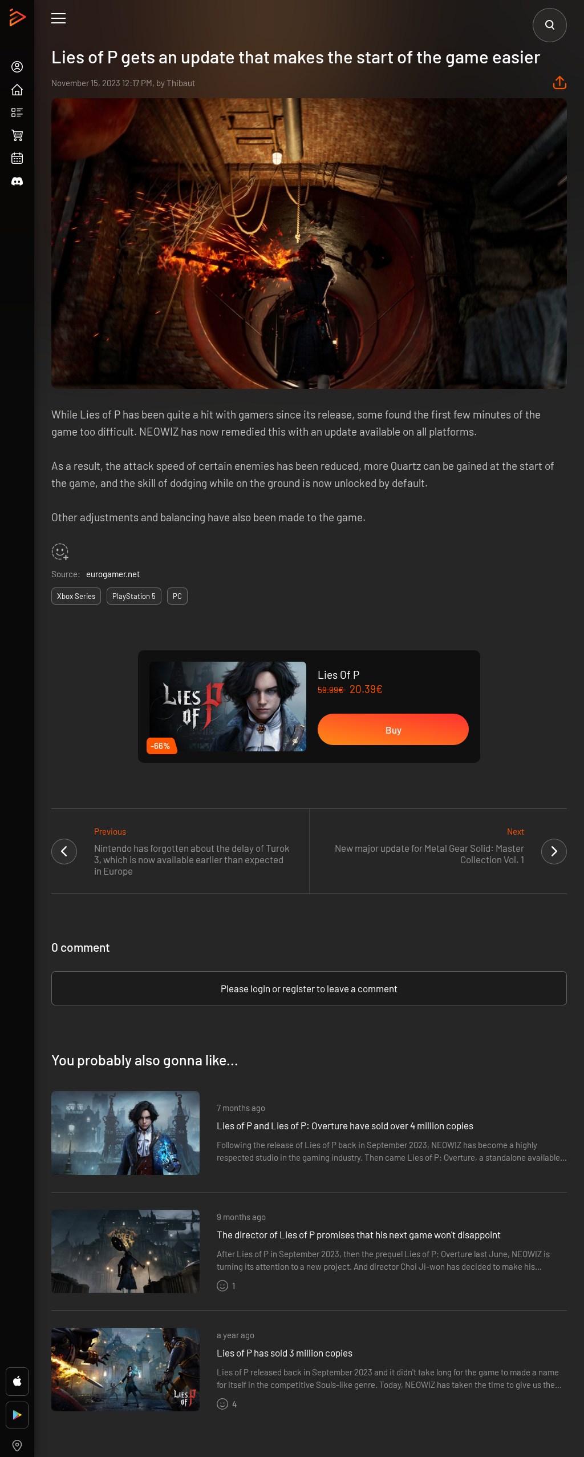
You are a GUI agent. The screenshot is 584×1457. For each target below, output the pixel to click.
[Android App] (17, 1415)
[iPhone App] (17, 1381)
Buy (394, 729)
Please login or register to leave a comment (309, 988)
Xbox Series (76, 596)
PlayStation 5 (134, 596)
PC (177, 596)
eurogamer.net (113, 574)
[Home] (19, 21)
